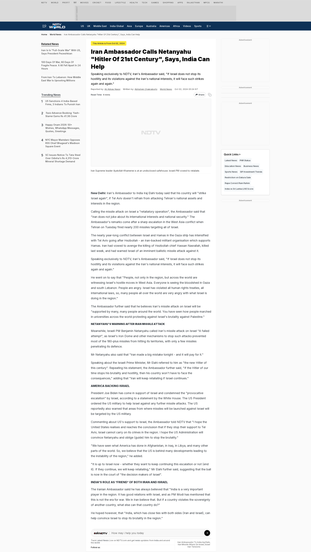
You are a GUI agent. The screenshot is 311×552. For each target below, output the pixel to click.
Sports (198, 26)
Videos (187, 26)
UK (88, 26)
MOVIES (84, 2)
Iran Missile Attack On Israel (191, 544)
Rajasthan (193, 2)
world (97, 542)
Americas (165, 26)
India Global (117, 26)
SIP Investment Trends (251, 171)
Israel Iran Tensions (199, 545)
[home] (57, 25)
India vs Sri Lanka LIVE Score (239, 188)
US (82, 26)
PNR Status (245, 160)
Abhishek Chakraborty (146, 89)
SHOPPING (168, 2)
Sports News (231, 171)
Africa (176, 26)
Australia (151, 26)
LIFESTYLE (120, 2)
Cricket (96, 2)
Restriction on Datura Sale (238, 177)
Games (155, 2)
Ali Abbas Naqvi (112, 89)
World (54, 2)
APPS (180, 2)
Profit (66, 2)
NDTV (44, 2)
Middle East (100, 26)
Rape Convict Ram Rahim (237, 183)
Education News (233, 166)
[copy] (209, 94)
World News (166, 89)
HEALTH (134, 2)
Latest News (231, 160)
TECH (144, 2)
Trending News (51, 94)
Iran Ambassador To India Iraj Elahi (194, 542)
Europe (139, 26)
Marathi (218, 2)
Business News (251, 166)
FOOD (108, 2)
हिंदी (75, 2)
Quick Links (231, 154)
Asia (129, 26)
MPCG (207, 2)
